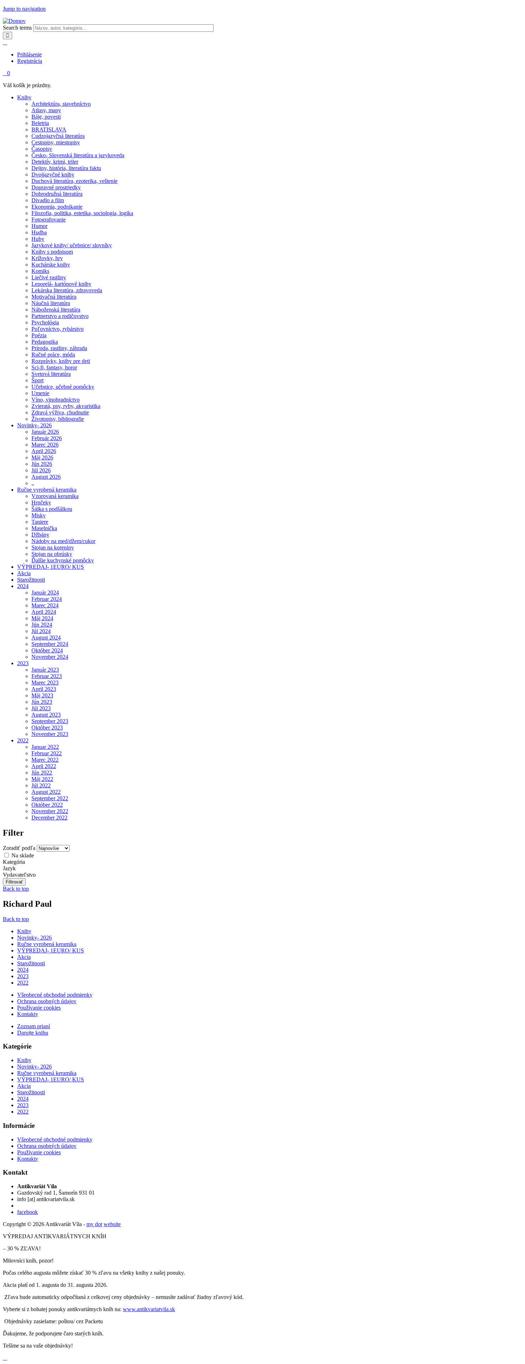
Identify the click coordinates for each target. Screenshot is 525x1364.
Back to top (16, 889)
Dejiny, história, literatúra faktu (66, 168)
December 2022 (49, 818)
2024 (23, 586)
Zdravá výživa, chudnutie (60, 412)
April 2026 (43, 451)
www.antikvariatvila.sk (149, 1309)
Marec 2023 (45, 682)
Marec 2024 (45, 605)
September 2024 (49, 644)
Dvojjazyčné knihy (52, 174)
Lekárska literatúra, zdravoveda (66, 290)
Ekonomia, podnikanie (56, 207)
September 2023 (49, 721)
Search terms (18, 28)
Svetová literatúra (51, 374)
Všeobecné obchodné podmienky (54, 995)
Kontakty (27, 1014)
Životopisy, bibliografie (57, 419)
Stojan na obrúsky (51, 554)
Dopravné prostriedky (56, 187)
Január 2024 (45, 592)
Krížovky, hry (47, 258)
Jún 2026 (41, 464)
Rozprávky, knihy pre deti (60, 361)
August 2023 (46, 715)
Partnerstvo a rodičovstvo (60, 316)
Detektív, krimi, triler (54, 162)
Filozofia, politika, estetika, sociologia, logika (82, 213)
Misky (38, 515)
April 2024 (43, 612)
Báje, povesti (46, 117)
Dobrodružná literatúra (56, 194)
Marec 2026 (45, 445)
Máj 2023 (42, 695)
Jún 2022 (41, 773)
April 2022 (43, 766)
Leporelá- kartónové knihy (61, 284)
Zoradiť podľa (20, 848)
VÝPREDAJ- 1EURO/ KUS (50, 567)
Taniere (39, 522)
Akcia (24, 573)
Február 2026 (46, 438)
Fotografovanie (48, 219)
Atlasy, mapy (46, 110)
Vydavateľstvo (19, 875)
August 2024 (46, 637)
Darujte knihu (32, 1033)
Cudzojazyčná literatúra (58, 136)
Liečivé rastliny (48, 277)
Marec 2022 (45, 760)
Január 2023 (45, 670)
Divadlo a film (47, 200)
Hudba (39, 232)
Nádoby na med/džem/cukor (63, 541)
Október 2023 (47, 728)
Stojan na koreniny (52, 547)
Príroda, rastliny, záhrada (59, 348)
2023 (23, 663)
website (112, 1224)
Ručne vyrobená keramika (46, 490)
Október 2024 (47, 650)
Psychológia (45, 322)
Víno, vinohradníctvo (55, 400)
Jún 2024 (41, 625)
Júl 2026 (41, 470)
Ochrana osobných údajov (46, 1001)
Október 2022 (47, 805)
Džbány (40, 535)
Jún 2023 (41, 702)
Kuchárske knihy (50, 265)
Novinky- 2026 (34, 425)
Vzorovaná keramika (55, 496)
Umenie (40, 393)
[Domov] (14, 21)
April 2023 (43, 689)
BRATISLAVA (48, 129)
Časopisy (41, 149)
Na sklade (22, 855)
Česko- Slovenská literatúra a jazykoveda (77, 155)
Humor (39, 226)
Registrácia (29, 61)
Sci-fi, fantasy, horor (54, 367)
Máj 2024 (42, 618)
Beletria (40, 123)
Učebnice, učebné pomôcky (62, 387)
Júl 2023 (41, 708)
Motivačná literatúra (53, 297)
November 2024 (49, 657)
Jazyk (9, 868)
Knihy (24, 97)
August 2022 (46, 792)
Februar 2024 (46, 599)
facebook (27, 1212)
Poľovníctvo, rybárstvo (57, 329)
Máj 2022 (42, 779)
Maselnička (44, 528)
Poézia (38, 335)
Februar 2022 (46, 753)
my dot (94, 1224)
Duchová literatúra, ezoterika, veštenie (74, 181)
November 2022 (49, 811)
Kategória (14, 862)
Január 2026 (45, 432)
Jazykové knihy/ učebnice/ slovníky (71, 245)
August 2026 (46, 477)
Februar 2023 (46, 676)
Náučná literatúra (50, 303)
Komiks (40, 271)
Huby (37, 239)
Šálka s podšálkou (51, 509)
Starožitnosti (31, 580)
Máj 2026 (42, 457)
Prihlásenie (29, 54)
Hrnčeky (41, 502)
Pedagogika (44, 342)
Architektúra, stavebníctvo (61, 104)
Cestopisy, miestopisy (55, 142)
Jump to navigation (24, 9)
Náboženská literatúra (55, 310)
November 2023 (49, 734)
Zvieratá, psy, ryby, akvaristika (65, 406)
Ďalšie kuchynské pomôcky (62, 560)
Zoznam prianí (33, 1026)
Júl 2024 (41, 631)
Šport (37, 380)
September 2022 (49, 798)
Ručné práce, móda (53, 355)
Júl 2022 (41, 785)
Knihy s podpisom (52, 252)
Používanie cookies (39, 1008)
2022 (23, 740)
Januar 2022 (45, 747)
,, (32, 483)
